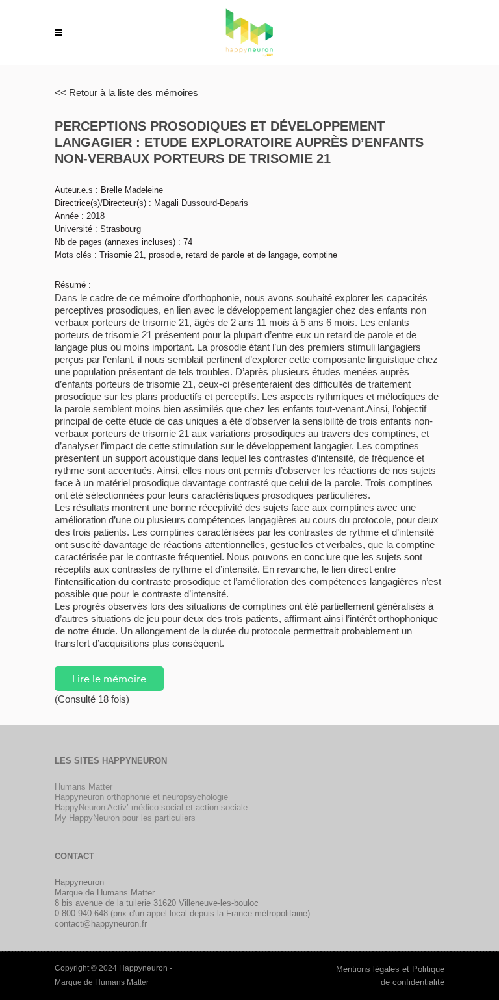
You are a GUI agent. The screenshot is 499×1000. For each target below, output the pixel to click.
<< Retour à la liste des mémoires (126, 92)
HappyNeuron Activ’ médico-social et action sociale (151, 807)
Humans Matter (83, 787)
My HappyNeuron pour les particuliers (125, 818)
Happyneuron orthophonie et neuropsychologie (141, 797)
